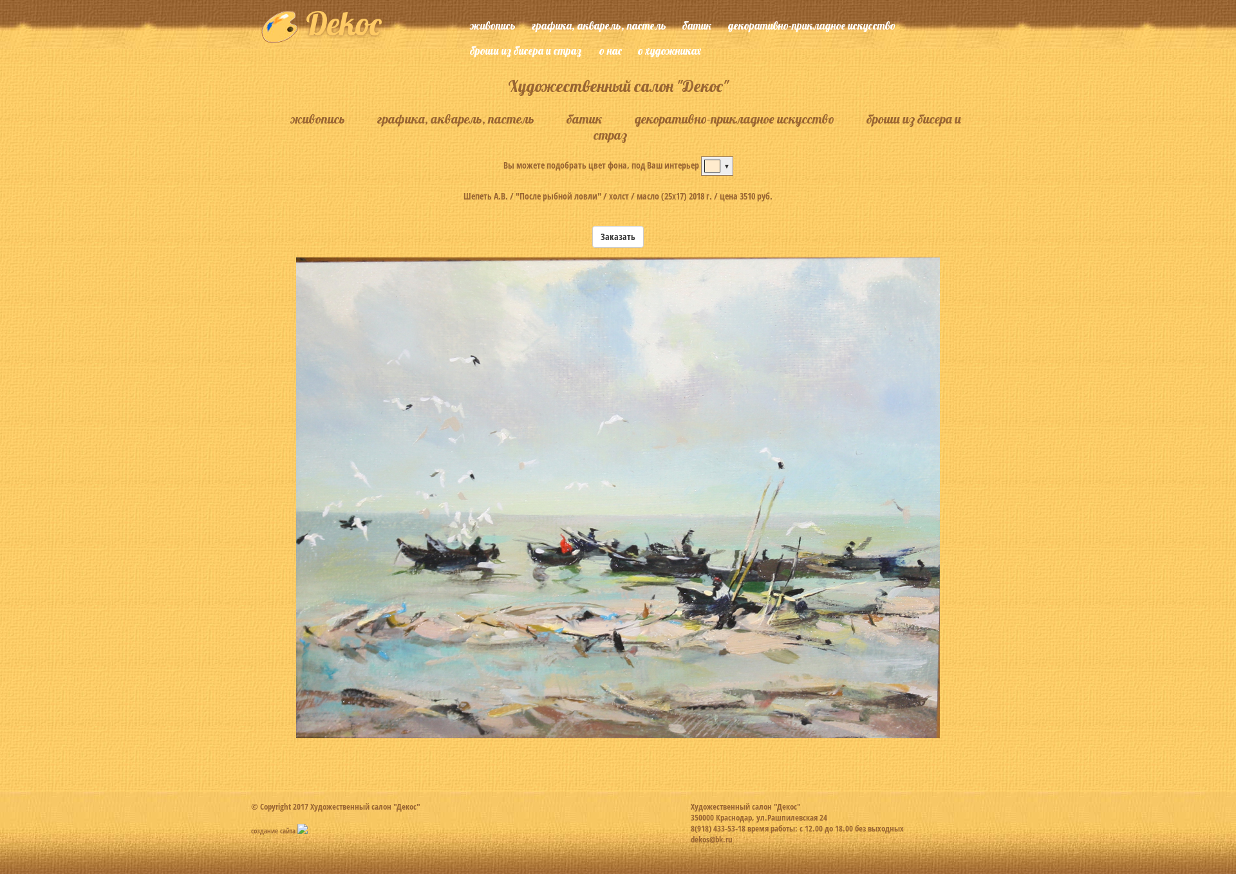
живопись (493, 25)
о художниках (669, 50)
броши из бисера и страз (525, 50)
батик (697, 25)
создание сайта (274, 830)
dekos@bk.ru (712, 839)
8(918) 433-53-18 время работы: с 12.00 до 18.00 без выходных (797, 828)
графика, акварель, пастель (599, 25)
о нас (610, 50)
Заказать (618, 236)
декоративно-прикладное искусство (811, 25)
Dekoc (340, 23)
